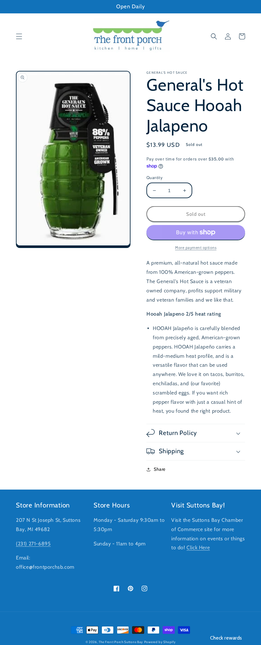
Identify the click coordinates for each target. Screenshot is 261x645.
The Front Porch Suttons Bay (121, 642)
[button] (19, 36)
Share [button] (160, 469)
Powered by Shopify (160, 642)
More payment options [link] (195, 247)
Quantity (154, 177)
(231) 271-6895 (33, 544)
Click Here (198, 547)
